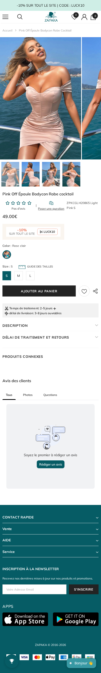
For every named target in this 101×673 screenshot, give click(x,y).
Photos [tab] (28, 395)
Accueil (7, 30)
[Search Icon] (24, 17)
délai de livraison (21, 313)
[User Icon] (84, 17)
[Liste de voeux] (84, 291)
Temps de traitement (23, 308)
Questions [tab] (50, 395)
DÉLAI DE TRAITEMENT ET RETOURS (35, 337)
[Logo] (51, 17)
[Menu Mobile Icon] (5, 17)
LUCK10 (49, 232)
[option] (40, 98)
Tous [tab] (9, 395)
